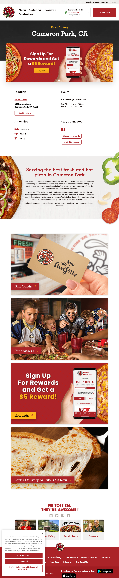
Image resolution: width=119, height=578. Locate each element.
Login (114, 2)
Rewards (50, 10)
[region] (23, 553)
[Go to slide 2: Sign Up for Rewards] (59, 80)
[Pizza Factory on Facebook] (62, 515)
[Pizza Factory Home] (9, 12)
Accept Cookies (23, 555)
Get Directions (24, 113)
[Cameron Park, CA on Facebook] (64, 130)
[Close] (42, 533)
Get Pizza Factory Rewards (97, 2)
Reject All (24, 561)
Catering (35, 10)
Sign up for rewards (71, 136)
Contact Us (82, 562)
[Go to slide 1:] (55, 80)
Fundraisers (26, 14)
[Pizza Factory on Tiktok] (68, 515)
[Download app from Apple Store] (68, 576)
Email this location (71, 142)
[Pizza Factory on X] (56, 515)
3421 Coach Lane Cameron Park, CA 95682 (26, 105)
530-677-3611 (21, 99)
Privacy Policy (49, 573)
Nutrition (55, 562)
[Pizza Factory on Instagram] (51, 515)
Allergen (67, 562)
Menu (22, 10)
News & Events (89, 557)
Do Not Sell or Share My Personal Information (23, 568)
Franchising (54, 557)
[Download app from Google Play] (105, 571)
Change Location (74, 15)
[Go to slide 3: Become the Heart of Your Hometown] (62, 80)
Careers (105, 557)
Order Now (104, 12)
